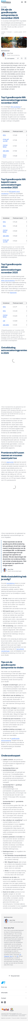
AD (17, 956)
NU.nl (11, 956)
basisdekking (11, 583)
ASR (4, 321)
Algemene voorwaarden (6, 1018)
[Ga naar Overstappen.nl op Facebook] (2, 1002)
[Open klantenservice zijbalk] (22, 2)
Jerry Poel (12, 920)
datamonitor (10, 462)
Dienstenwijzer (24, 1018)
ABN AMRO (6, 151)
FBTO (4, 135)
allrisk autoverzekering (8, 280)
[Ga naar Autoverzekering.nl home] (6, 2)
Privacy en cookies (15, 1018)
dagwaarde (13, 292)
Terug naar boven (15, 975)
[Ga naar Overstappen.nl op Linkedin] (5, 1002)
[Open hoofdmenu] (25, 2)
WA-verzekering (15, 107)
